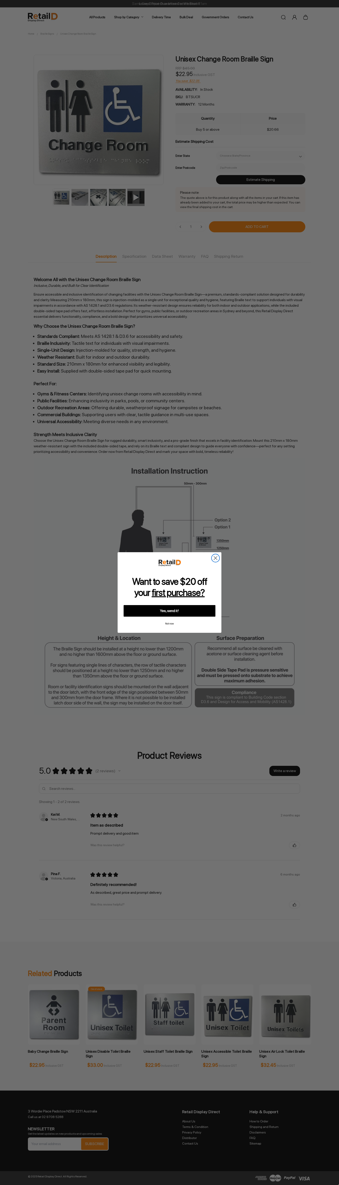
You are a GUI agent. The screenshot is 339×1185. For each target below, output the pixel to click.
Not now (169, 623)
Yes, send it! (169, 611)
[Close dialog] (215, 558)
